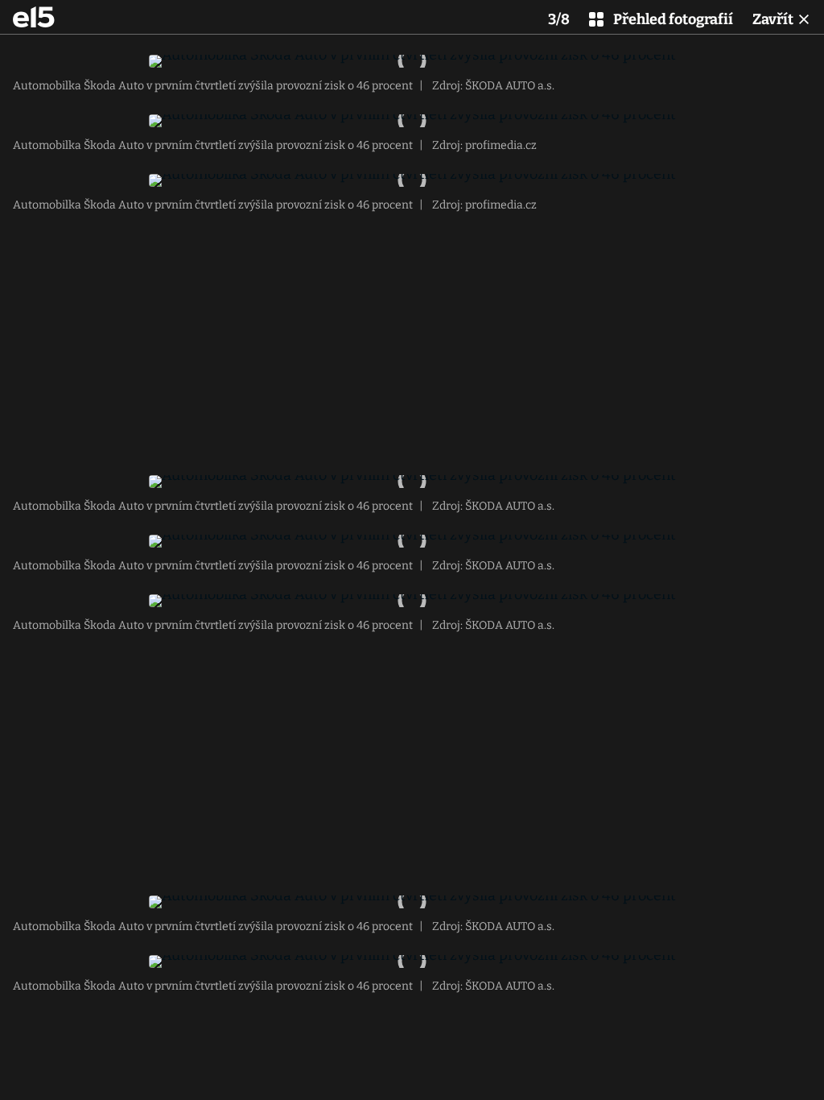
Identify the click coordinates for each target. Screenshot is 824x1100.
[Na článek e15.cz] (34, 16)
